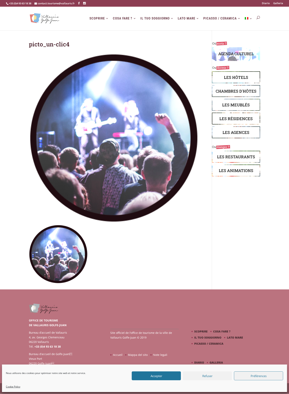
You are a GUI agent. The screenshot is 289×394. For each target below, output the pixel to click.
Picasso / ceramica (220, 18)
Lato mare (186, 18)
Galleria (278, 3)
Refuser (207, 376)
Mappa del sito (138, 355)
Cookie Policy (13, 386)
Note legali (160, 355)
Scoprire (97, 18)
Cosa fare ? (122, 18)
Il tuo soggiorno (155, 18)
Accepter (156, 376)
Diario (266, 3)
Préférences (259, 376)
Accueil (117, 355)
